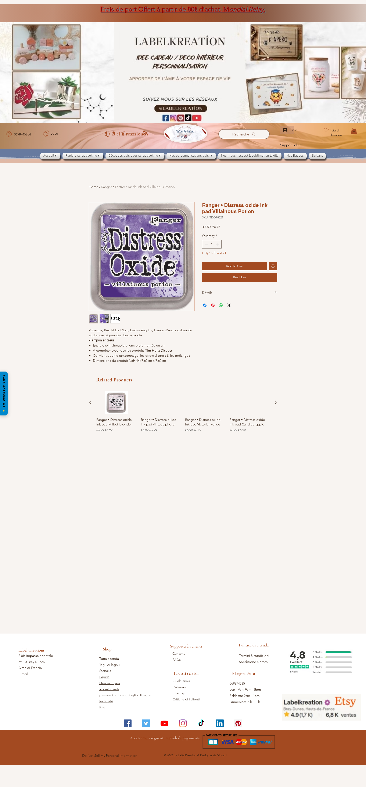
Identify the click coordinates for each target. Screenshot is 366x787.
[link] (354, 130)
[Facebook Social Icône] (128, 723)
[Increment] (218, 244)
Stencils (105, 671)
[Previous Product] (90, 402)
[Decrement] (206, 244)
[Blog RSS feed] (145, 133)
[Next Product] (275, 402)
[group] (183, 414)
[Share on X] (229, 305)
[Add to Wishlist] (273, 266)
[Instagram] (183, 723)
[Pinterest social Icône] (238, 723)
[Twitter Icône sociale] (146, 723)
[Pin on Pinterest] (212, 305)
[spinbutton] (212, 244)
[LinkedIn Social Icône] (220, 723)
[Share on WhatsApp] (220, 305)
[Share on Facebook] (204, 305)
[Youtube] (164, 723)
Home (93, 187)
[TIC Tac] (201, 723)
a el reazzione (125, 134)
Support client (291, 145)
